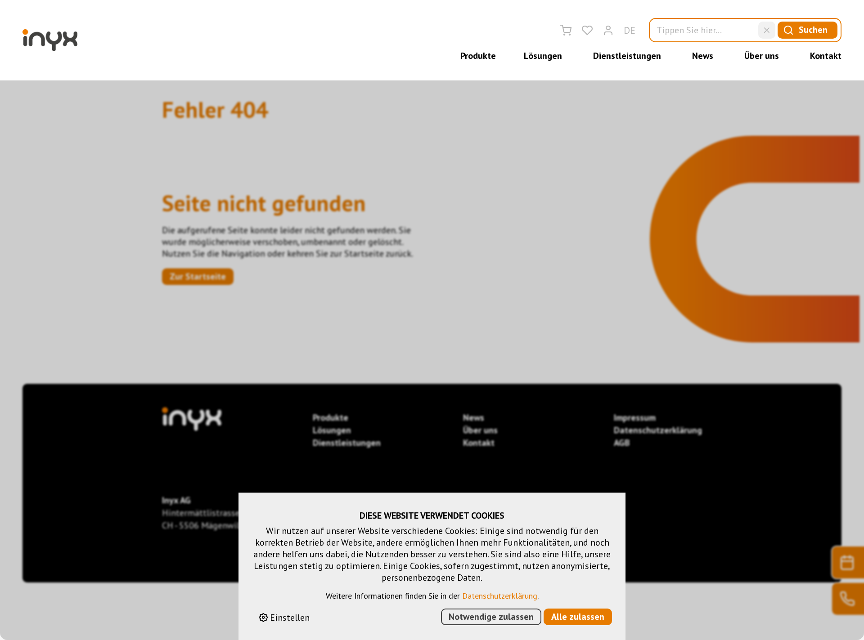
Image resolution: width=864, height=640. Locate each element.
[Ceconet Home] (49, 40)
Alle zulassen (577, 616)
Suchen (813, 30)
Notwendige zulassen (491, 616)
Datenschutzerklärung (499, 596)
